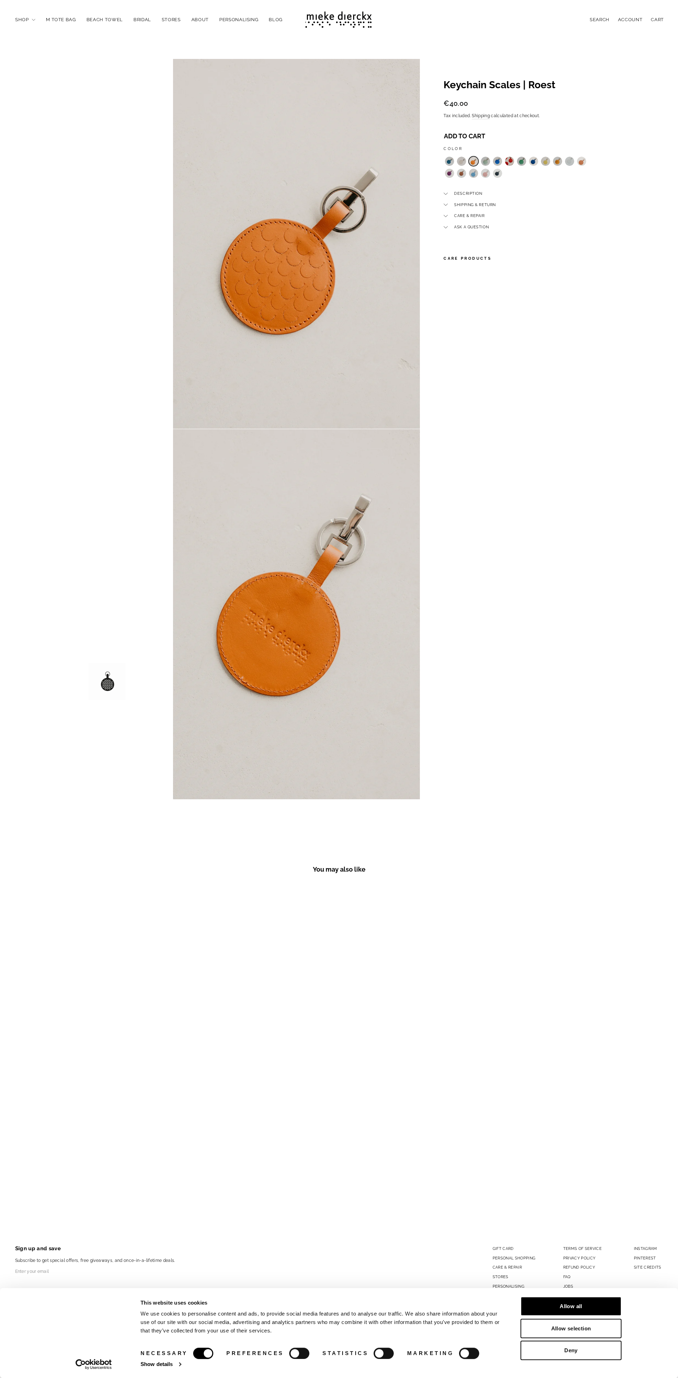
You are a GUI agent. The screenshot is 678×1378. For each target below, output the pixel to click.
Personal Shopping (514, 1258)
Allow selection (571, 1328)
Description (468, 193)
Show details (157, 1364)
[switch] (299, 1353)
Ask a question (471, 226)
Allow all (571, 1306)
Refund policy (579, 1267)
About (200, 19)
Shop (22, 19)
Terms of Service (582, 1248)
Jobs (568, 1286)
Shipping (481, 115)
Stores (171, 19)
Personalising (238, 19)
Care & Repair (469, 215)
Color (453, 148)
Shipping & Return (475, 204)
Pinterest (645, 1258)
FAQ (567, 1276)
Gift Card (503, 1248)
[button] (449, 161)
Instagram (645, 1248)
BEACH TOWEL (105, 19)
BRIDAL (142, 19)
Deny (571, 1350)
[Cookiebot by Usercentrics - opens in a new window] (94, 1364)
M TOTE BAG (61, 19)
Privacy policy (579, 1258)
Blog (275, 19)
